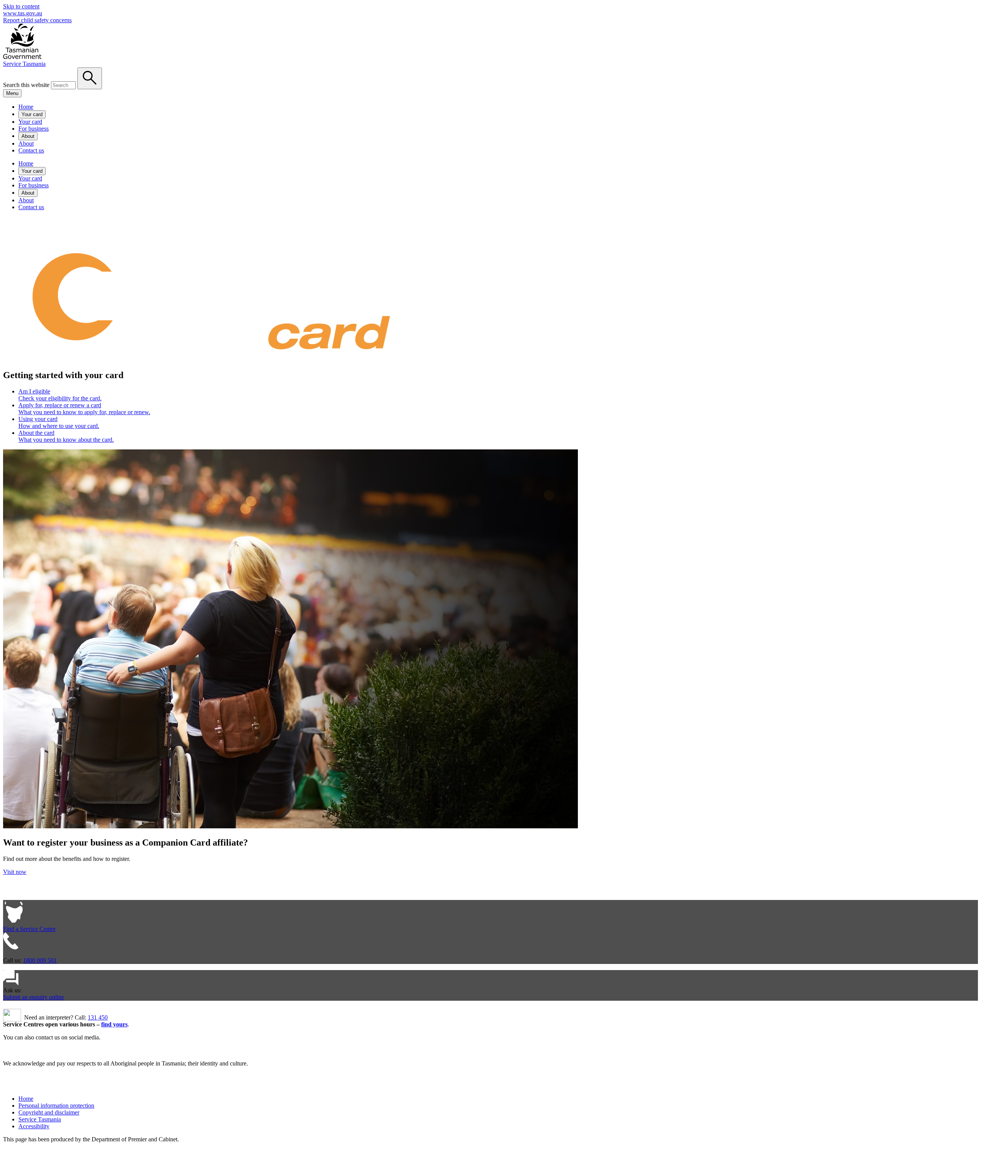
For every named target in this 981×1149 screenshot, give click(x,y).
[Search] (89, 78)
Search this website (26, 85)
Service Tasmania (24, 64)
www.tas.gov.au (22, 13)
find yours (114, 1024)
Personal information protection (56, 1105)
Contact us (31, 150)
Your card (32, 114)
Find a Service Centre (29, 929)
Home (25, 106)
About (27, 136)
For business (33, 128)
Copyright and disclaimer (48, 1112)
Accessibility (33, 1126)
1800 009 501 (40, 960)
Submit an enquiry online (33, 997)
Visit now (14, 872)
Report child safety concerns (37, 20)
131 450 (98, 1017)
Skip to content (21, 6)
